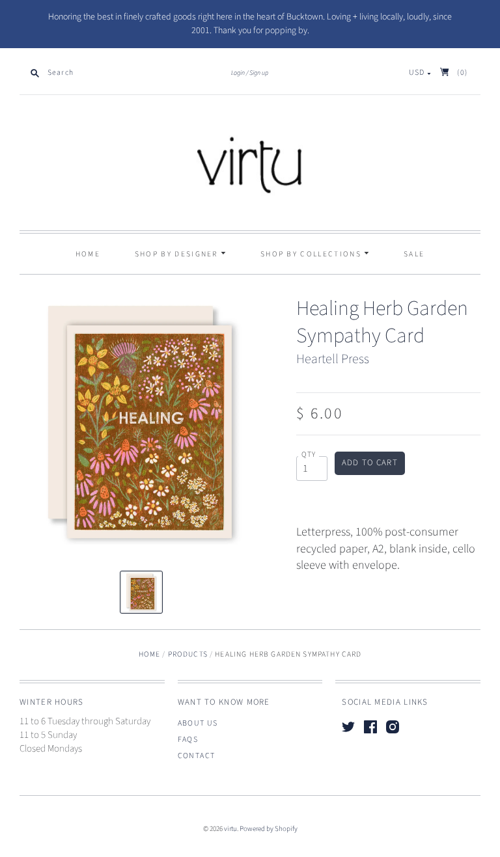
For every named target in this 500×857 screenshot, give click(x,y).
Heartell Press (332, 359)
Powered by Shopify (269, 829)
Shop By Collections (312, 254)
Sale (414, 254)
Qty (308, 455)
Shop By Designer (178, 254)
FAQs (188, 739)
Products (188, 654)
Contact (196, 755)
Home (88, 254)
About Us (198, 723)
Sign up (258, 72)
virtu (230, 829)
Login (238, 72)
